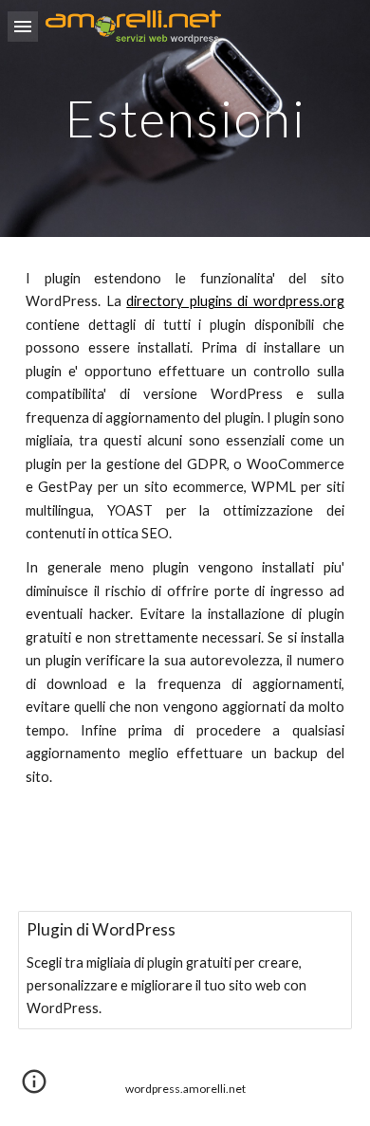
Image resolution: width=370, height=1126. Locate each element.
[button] (23, 26)
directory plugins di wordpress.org (235, 301)
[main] (185, 118)
